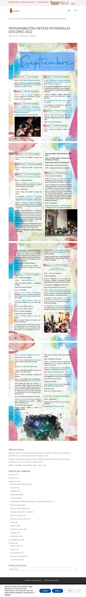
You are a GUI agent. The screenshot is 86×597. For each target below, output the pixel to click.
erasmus (12, 474)
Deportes (13, 491)
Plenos (12, 522)
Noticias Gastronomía (18, 508)
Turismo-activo (15, 560)
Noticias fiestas (16, 505)
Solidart (13, 533)
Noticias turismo (16, 515)
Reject (57, 591)
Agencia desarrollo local (19, 484)
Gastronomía (15, 553)
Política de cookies (51, 580)
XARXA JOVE (14, 536)
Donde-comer (15, 546)
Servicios (13, 526)
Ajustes (70, 591)
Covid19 (13, 488)
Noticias (12, 19)
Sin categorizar (14, 540)
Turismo (12, 543)
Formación (14, 498)
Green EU (12, 478)
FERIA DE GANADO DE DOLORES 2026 (23, 465)
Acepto (45, 591)
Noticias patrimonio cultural (20, 512)
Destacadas (20, 19)
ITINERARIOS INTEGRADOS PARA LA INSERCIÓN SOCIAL (30, 501)
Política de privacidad (33, 580)
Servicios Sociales (16, 529)
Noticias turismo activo (18, 519)
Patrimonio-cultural (17, 556)
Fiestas (12, 549)
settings (7, 595)
